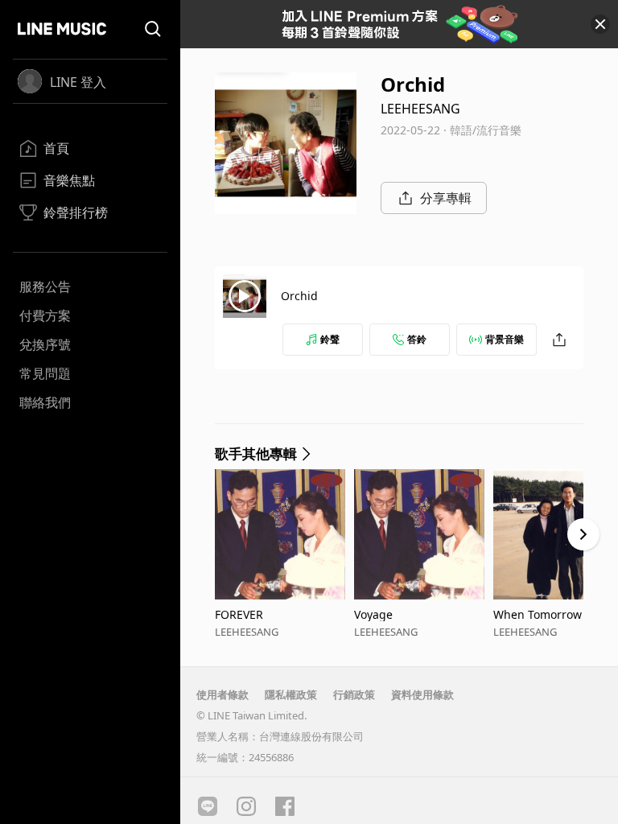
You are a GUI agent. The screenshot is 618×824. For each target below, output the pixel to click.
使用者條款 (222, 694)
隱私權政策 (291, 694)
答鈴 (416, 339)
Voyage (373, 614)
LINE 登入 (78, 82)
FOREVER (239, 614)
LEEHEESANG (420, 108)
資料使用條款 (422, 694)
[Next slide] (583, 534)
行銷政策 (354, 694)
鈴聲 (330, 339)
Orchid (299, 295)
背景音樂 (504, 339)
